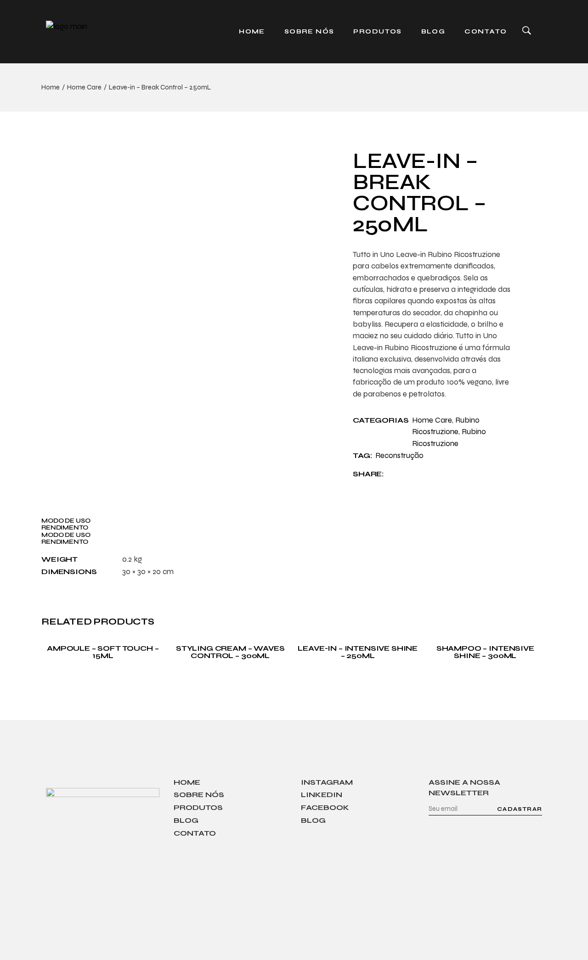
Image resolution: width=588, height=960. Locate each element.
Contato (195, 833)
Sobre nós (199, 794)
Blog (186, 820)
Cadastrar (519, 809)
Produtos (198, 807)
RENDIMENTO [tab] (64, 527)
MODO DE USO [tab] (65, 520)
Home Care (432, 420)
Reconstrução (399, 455)
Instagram (327, 782)
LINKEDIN (321, 794)
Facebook (325, 807)
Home (187, 782)
